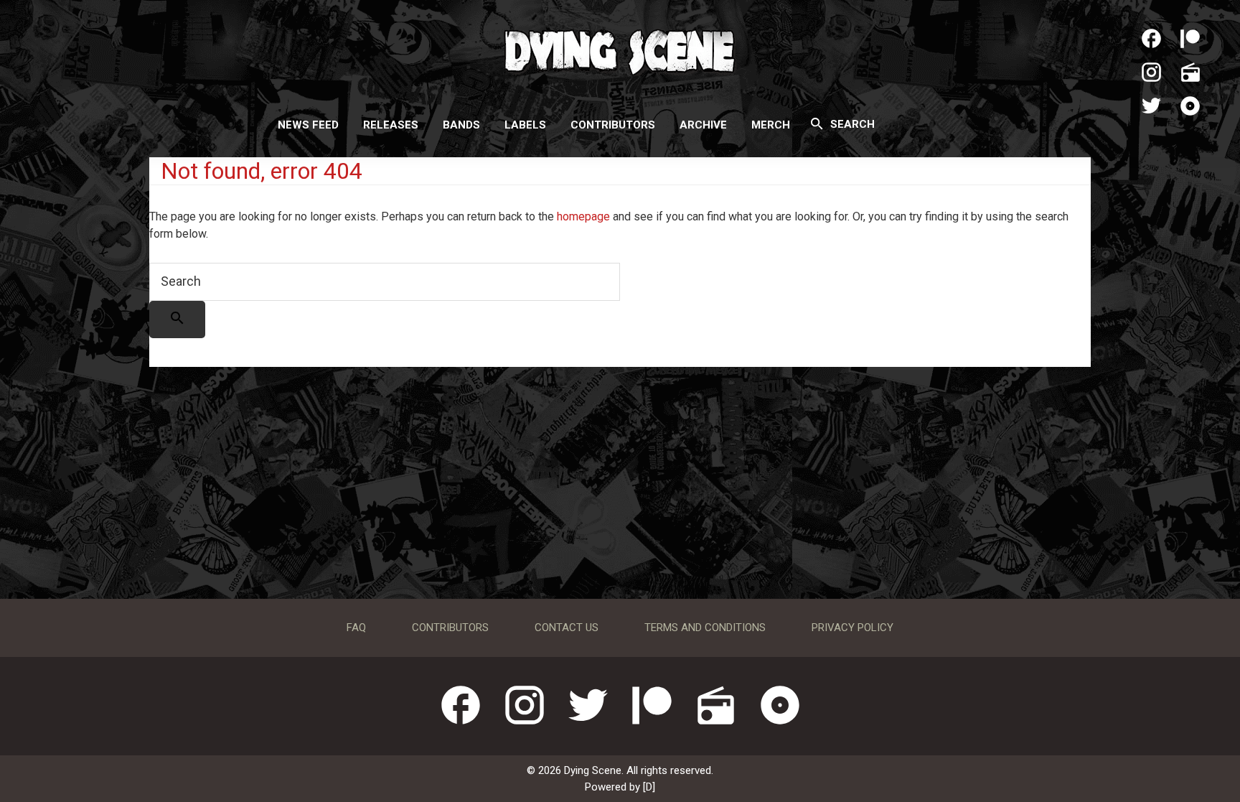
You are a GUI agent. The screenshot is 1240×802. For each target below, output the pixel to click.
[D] (649, 786)
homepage (583, 216)
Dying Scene (620, 50)
